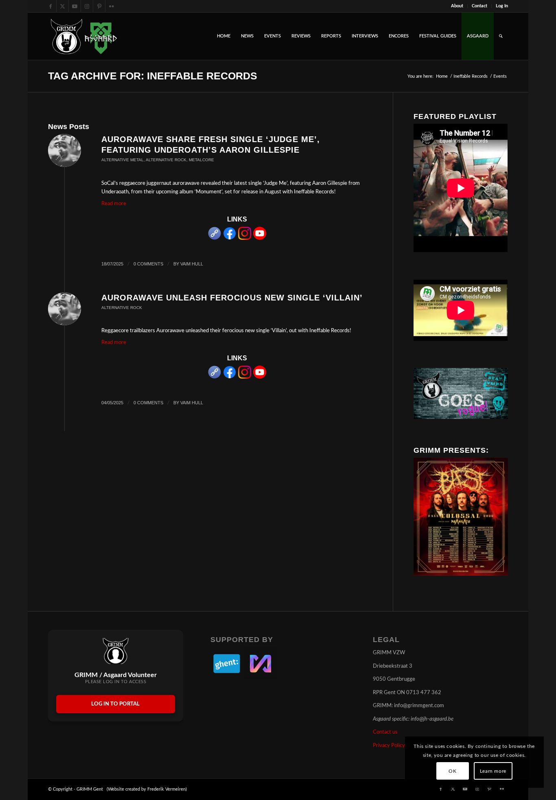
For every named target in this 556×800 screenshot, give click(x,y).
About (457, 6)
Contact (479, 6)
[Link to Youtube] (75, 6)
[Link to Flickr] (111, 6)
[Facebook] (229, 238)
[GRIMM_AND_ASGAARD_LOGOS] (84, 36)
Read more (113, 203)
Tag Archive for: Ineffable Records (152, 75)
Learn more (493, 771)
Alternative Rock (166, 160)
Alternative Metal (122, 160)
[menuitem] (457, 6)
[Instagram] (244, 238)
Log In (502, 6)
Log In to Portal (115, 704)
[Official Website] (214, 238)
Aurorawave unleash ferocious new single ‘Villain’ (232, 297)
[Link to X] (62, 6)
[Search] (501, 36)
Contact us (385, 732)
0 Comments (148, 263)
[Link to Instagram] (87, 6)
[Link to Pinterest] (99, 6)
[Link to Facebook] (50, 6)
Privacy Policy (389, 745)
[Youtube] (259, 238)
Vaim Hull (191, 263)
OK (452, 771)
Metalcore (201, 160)
